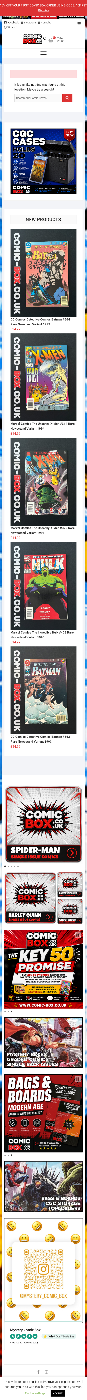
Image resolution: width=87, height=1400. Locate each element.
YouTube (46, 22)
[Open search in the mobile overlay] (45, 38)
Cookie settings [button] (35, 1393)
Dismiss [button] (43, 10)
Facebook (13, 22)
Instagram (30, 22)
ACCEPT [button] (58, 1393)
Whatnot (12, 27)
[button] (78, 790)
